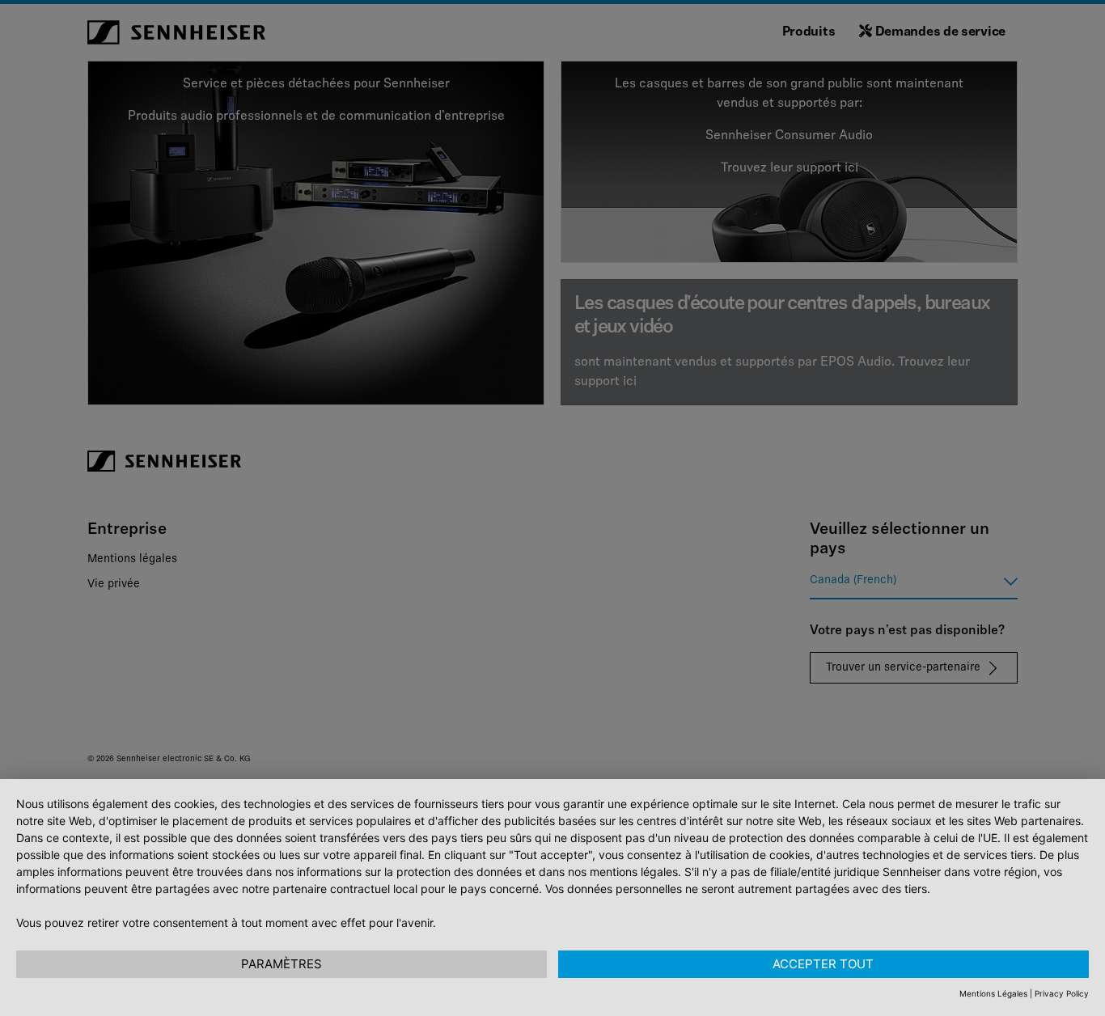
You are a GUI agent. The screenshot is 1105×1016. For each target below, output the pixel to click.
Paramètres (281, 964)
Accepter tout (823, 964)
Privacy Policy (1062, 993)
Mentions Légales (993, 993)
